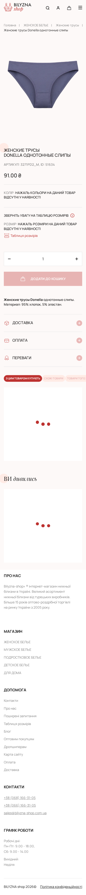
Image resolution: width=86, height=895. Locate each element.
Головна (10, 25)
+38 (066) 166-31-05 (20, 805)
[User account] (58, 7)
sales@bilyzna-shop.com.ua (25, 813)
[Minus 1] (77, 259)
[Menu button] (80, 7)
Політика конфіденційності (61, 886)
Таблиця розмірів (24, 235)
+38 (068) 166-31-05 (20, 797)
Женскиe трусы (67, 25)
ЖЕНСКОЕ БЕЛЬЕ (36, 25)
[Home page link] (17, 8)
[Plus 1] (9, 259)
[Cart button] (69, 7)
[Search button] (47, 7)
